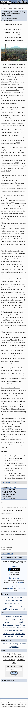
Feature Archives (9, 660)
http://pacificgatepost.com (7, 549)
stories (10, 588)
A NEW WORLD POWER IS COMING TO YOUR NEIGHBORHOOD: (11, 492)
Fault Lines (21, 660)
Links (14, 663)
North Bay (10, 600)
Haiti (12, 644)
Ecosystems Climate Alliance (10, 426)
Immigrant (8, 631)
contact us (20, 582)
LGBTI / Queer (8, 634)
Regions (4, 594)
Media (15, 631)
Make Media (16, 654)
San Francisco (18, 603)
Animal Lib (10, 616)
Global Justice (19, 625)
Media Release (13, 461)
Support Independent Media (12, 558)
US (12, 609)
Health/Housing (19, 628)
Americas (5, 644)
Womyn (20, 637)
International (4, 8)
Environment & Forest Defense (15, 8)
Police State (20, 634)
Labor (21, 631)
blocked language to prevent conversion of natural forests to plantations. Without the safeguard (12, 79)
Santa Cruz (18, 606)
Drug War (19, 619)
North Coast (8, 597)
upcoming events (21, 588)
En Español (18, 622)
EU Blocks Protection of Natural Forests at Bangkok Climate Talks (15, 468)
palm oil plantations (12, 90)
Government (7, 628)
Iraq (16, 644)
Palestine (22, 644)
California (6, 609)
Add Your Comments (8, 482)
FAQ (8, 654)
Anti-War (18, 616)
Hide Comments (11, 487)
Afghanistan (13, 647)
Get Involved (8, 657)
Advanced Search (14, 675)
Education (9, 622)
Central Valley (19, 597)
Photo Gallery (20, 657)
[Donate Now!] (14, 569)
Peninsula (9, 606)
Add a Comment (7, 554)
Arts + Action (10, 619)
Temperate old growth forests (10, 388)
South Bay (8, 603)
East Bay (18, 600)
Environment (8, 625)
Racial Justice (10, 637)
